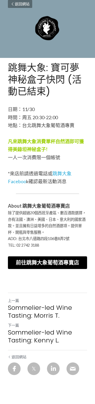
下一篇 (13, 325)
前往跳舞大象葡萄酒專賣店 (47, 262)
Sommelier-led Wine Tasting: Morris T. (40, 312)
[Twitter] (33, 368)
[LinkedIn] (53, 368)
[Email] (72, 368)
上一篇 (13, 300)
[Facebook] (14, 368)
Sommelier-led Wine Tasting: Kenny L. (40, 336)
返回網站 (22, 4)
